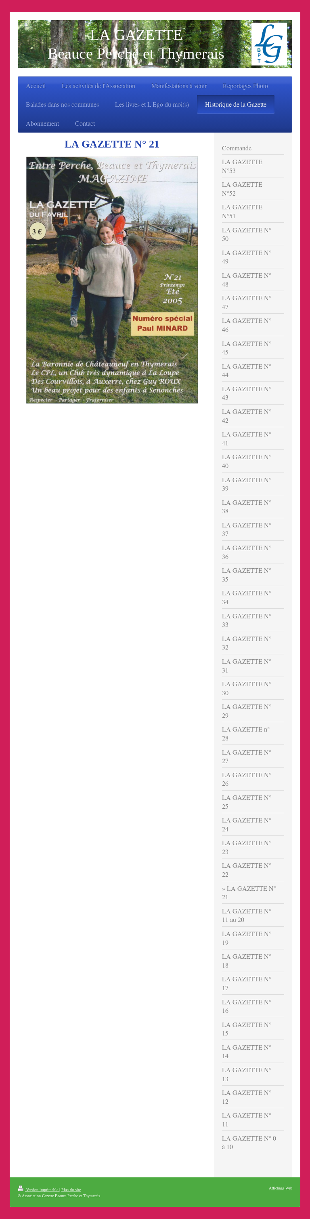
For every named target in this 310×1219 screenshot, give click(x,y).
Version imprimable (42, 1189)
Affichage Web (280, 1188)
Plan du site (71, 1189)
